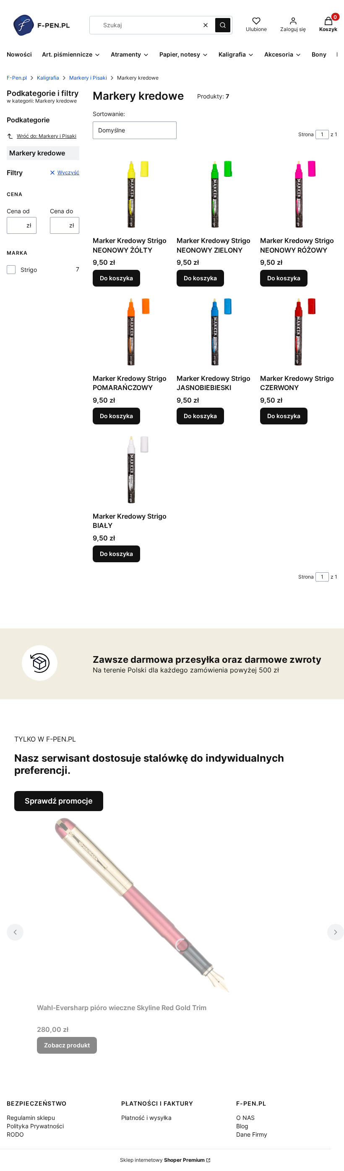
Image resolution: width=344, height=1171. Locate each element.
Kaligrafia (48, 78)
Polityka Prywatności (35, 1126)
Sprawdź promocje (59, 800)
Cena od (18, 211)
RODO (15, 1134)
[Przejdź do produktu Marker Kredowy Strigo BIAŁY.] (131, 469)
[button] (222, 25)
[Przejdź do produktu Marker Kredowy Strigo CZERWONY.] (298, 331)
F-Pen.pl (17, 78)
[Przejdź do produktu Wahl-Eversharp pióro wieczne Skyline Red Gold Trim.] (142, 905)
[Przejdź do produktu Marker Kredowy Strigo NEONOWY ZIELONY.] (215, 194)
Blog (242, 1126)
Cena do (61, 211)
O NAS (245, 1117)
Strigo (29, 269)
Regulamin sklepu (31, 1117)
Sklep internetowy (162, 1160)
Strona (306, 134)
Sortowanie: (109, 113)
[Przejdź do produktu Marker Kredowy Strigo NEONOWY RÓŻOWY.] (298, 194)
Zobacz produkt (67, 1045)
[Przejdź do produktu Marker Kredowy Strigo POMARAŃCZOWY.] (131, 331)
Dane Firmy (251, 1134)
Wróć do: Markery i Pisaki (46, 136)
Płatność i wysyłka (146, 1117)
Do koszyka (116, 278)
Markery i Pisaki (88, 78)
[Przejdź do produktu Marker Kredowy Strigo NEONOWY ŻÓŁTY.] (131, 194)
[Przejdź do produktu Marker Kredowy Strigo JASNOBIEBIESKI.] (215, 331)
